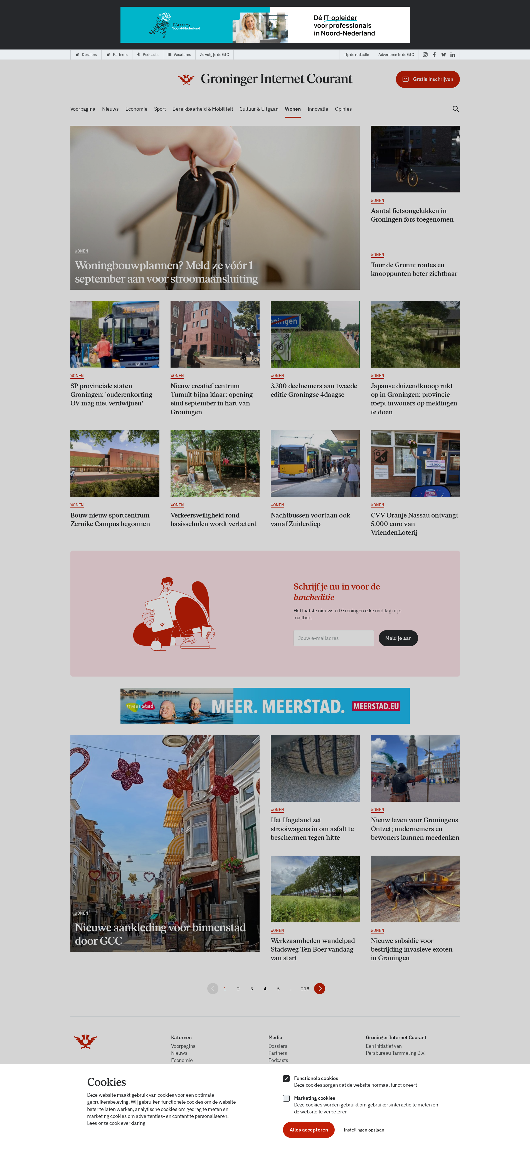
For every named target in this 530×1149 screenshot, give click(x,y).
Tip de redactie (356, 54)
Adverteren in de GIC (396, 54)
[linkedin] (452, 54)
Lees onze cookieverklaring (116, 1123)
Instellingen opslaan (364, 1130)
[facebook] (434, 54)
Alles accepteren (309, 1129)
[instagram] (425, 54)
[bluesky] (443, 54)
